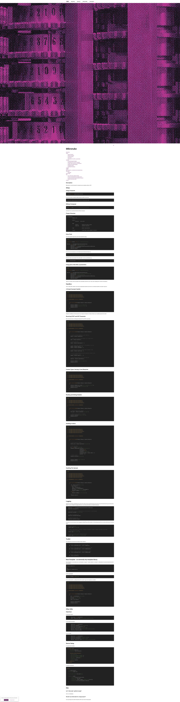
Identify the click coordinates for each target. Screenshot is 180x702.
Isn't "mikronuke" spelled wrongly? (73, 175)
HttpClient (69, 172)
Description (68, 152)
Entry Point (69, 157)
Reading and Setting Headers (72, 164)
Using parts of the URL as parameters (74, 158)
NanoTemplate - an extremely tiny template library (74, 170)
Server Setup (68, 173)
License (67, 180)
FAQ (66, 174)
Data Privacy (92, 1)
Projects (78, 1)
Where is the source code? (72, 179)
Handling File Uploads (71, 166)
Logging (67, 167)
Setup (67, 153)
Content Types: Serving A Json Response (74, 163)
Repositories (85, 1)
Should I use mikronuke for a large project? (75, 176)
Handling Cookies (71, 165)
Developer (73, 1)
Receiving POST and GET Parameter (74, 162)
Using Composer (70, 154)
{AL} (67, 1)
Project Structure (70, 156)
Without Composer (71, 155)
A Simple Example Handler (72, 161)
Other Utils (67, 171)
